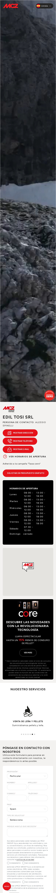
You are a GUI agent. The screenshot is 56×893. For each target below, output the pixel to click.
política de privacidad (25, 859)
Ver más (28, 653)
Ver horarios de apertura (27, 456)
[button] (28, 567)
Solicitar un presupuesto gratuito (25, 473)
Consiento (15, 863)
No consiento (32, 863)
